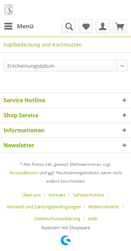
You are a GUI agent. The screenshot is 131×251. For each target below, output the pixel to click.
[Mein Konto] (103, 26)
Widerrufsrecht (103, 207)
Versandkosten (23, 173)
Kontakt (57, 195)
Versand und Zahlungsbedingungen (44, 207)
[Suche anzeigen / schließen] (68, 26)
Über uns (31, 195)
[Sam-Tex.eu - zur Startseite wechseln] (8, 9)
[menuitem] (18, 26)
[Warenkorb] (120, 26)
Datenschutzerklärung (57, 218)
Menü (25, 26)
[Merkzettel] (86, 26)
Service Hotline (88, 195)
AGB (92, 218)
